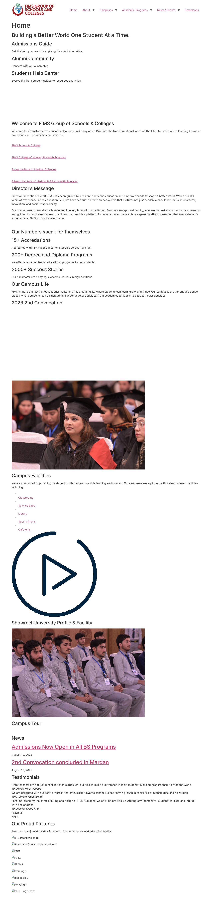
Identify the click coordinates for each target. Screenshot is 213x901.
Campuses (106, 10)
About (86, 10)
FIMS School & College (26, 145)
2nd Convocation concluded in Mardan (60, 762)
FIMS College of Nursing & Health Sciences (39, 157)
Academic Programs (135, 10)
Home (73, 10)
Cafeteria (24, 529)
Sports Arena (26, 521)
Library (22, 513)
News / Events (166, 10)
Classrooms (25, 497)
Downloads (192, 10)
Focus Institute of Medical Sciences (34, 169)
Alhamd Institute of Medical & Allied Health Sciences (45, 181)
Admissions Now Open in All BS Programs (64, 746)
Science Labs (26, 505)
